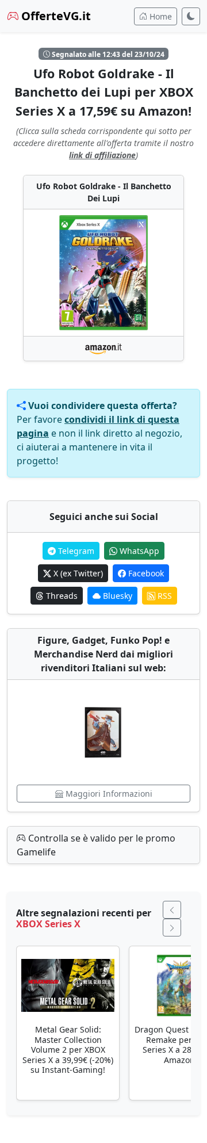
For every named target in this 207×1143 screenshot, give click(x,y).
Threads (61, 595)
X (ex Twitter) (77, 573)
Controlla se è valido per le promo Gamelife (96, 845)
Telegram (75, 550)
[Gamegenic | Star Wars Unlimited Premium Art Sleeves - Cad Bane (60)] (103, 732)
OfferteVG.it (54, 16)
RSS (163, 595)
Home (159, 16)
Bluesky (116, 595)
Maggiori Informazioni (107, 793)
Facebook (145, 573)
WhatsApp (138, 550)
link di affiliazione (102, 155)
